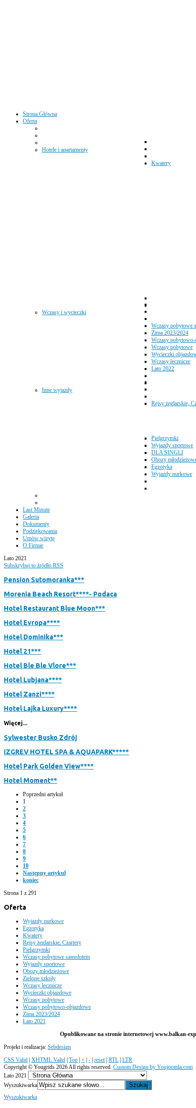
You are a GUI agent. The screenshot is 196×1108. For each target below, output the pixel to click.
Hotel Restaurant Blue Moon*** (54, 608)
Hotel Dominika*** (33, 637)
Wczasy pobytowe (43, 999)
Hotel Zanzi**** (29, 694)
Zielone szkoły (39, 978)
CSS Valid (16, 1060)
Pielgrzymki (36, 949)
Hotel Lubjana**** (33, 680)
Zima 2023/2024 (41, 1014)
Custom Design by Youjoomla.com (153, 1067)
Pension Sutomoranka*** (44, 580)
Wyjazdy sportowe (44, 964)
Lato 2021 (34, 1021)
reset (99, 1060)
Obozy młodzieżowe (46, 971)
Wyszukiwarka (20, 1085)
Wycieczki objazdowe (47, 992)
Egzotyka (33, 928)
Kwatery (32, 935)
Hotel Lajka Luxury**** (40, 708)
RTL (113, 1060)
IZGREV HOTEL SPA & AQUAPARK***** (66, 752)
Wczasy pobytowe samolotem (56, 957)
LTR (127, 1060)
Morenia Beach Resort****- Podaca (60, 594)
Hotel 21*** (22, 651)
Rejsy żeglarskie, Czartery (52, 942)
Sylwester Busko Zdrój (40, 737)
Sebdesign (59, 1047)
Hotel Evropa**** (32, 622)
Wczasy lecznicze (42, 985)
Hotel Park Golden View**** (49, 766)
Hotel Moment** (30, 780)
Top (73, 1060)
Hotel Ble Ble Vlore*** (40, 665)
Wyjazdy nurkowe (43, 921)
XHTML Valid (48, 1060)
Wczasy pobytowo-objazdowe (57, 1007)
